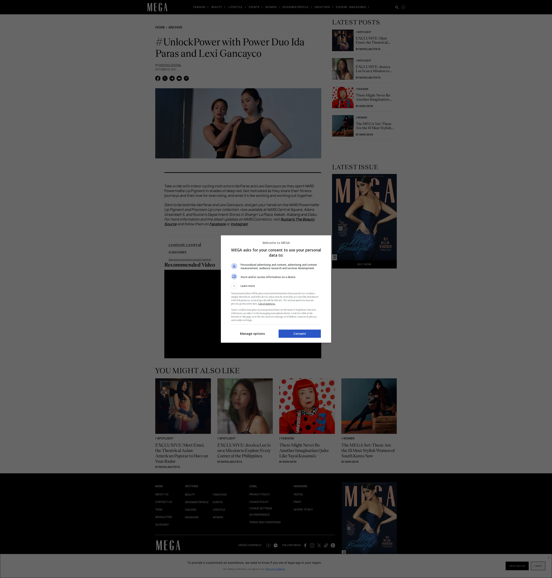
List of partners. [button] (266, 303)
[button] (276, 286)
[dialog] (276, 289)
